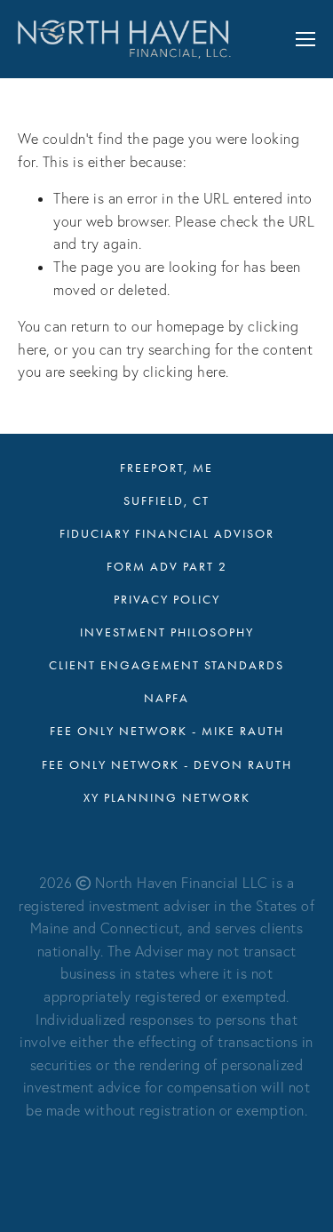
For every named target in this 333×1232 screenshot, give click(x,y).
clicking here (184, 371)
